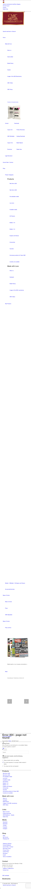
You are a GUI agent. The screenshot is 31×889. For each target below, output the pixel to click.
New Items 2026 (13, 190)
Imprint (4, 855)
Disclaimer (5, 853)
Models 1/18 (12, 222)
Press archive (8, 627)
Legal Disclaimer (8, 156)
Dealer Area (5, 816)
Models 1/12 (12, 229)
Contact (4, 7)
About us (12, 270)
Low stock (12, 203)
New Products (8, 303)
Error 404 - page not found (14, 736)
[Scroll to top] (0, 888)
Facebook (5, 827)
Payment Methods (7, 845)
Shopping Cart (6, 838)
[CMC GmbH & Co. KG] (13, 25)
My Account (5, 837)
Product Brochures (7, 813)
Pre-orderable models (14, 196)
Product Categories (9, 174)
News (6, 671)
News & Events (6, 811)
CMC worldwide (5, 875)
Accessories (12, 242)
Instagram (5, 828)
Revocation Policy (7, 848)
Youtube (4, 825)
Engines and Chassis (14, 235)
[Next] (26, 701)
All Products (12, 216)
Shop (4, 835)
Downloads (16, 123)
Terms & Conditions (7, 856)
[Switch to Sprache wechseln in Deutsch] (3, 2)
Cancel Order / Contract (8, 846)
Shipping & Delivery (7, 843)
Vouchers (12, 248)
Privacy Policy (6, 850)
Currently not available (14, 261)
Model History (13, 283)
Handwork (12, 277)
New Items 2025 (13, 183)
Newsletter (5, 822)
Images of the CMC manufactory (17, 290)
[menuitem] (16, 1)
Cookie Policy (6, 851)
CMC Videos (12, 296)
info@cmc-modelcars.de (8, 868)
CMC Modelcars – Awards (8, 815)
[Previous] (9, 701)
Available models (13, 209)
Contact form (6, 870)
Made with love (8, 44)
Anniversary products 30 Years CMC (18, 255)
